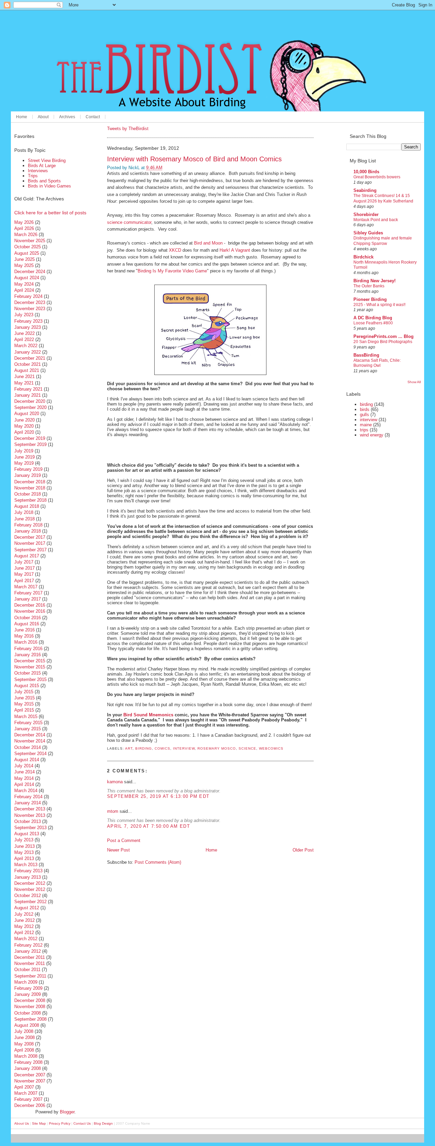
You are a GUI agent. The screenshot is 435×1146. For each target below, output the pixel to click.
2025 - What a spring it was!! (379, 304)
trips (364, 429)
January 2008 (27, 1068)
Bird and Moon (208, 243)
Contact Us (82, 1123)
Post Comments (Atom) (158, 862)
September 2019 (30, 444)
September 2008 (30, 1019)
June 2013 (24, 846)
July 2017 (23, 562)
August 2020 (26, 413)
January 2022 (27, 352)
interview (184, 748)
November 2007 (29, 1081)
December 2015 (29, 660)
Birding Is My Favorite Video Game (172, 270)
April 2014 (24, 784)
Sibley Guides (368, 232)
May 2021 (24, 383)
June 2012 (24, 920)
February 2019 (28, 469)
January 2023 (27, 327)
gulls (364, 414)
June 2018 (24, 518)
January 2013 (27, 877)
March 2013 (25, 864)
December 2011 (29, 957)
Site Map (39, 1123)
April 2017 (24, 580)
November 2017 (29, 543)
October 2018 (27, 494)
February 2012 (28, 945)
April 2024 (24, 290)
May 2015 (24, 703)
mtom (112, 811)
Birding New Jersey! (374, 280)
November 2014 (29, 741)
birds (364, 409)
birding (143, 748)
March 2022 (25, 345)
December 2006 (29, 1105)
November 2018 (29, 487)
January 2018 (27, 531)
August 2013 (26, 833)
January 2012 (27, 951)
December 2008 (29, 1000)
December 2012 (29, 883)
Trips (33, 175)
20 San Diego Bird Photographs (382, 341)
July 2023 (23, 314)
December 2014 (29, 734)
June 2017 (24, 568)
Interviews (38, 170)
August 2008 (26, 1025)
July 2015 (23, 691)
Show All (414, 382)
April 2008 (24, 1050)
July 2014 (23, 765)
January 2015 (27, 728)
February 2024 (28, 296)
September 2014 (30, 753)
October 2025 (27, 246)
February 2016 (28, 648)
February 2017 (28, 592)
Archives (67, 117)
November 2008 (29, 1006)
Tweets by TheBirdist (128, 128)
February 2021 (28, 389)
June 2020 (24, 420)
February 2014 (28, 796)
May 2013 (24, 852)
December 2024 (29, 271)
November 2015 (29, 666)
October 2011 (27, 969)
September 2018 (30, 500)
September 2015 (30, 679)
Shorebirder (366, 214)
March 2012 (25, 938)
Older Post (303, 850)
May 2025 (24, 265)
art (129, 748)
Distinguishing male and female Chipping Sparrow (382, 241)
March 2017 (25, 586)
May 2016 (24, 636)
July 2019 (23, 450)
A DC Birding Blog (372, 317)
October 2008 (27, 1013)
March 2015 (25, 716)
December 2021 (29, 358)
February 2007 (28, 1099)
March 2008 (25, 1056)
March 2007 (25, 1093)
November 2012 (29, 889)
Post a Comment (123, 840)
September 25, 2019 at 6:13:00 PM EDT (158, 796)
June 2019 (24, 457)
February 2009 (28, 988)
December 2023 (29, 302)
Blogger (67, 1111)
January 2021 (27, 395)
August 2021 (26, 370)
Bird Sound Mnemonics (148, 714)
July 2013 (23, 839)
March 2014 (25, 790)
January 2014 (27, 802)
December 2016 (29, 605)
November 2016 (29, 611)
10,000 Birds (366, 171)
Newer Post (118, 850)
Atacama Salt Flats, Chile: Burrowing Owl (377, 363)
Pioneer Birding (370, 299)
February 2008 (28, 1062)
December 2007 (29, 1074)
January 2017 (27, 599)
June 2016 (24, 629)
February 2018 (28, 524)
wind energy (371, 434)
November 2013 (29, 815)
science (247, 748)
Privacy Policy (59, 1123)
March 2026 (25, 234)
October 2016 (27, 617)
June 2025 (24, 259)
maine (366, 424)
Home (21, 117)
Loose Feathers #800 (373, 323)
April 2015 (24, 710)
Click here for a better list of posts (50, 212)
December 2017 (29, 537)
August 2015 (26, 685)
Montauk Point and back (375, 219)
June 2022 (24, 333)
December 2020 (29, 401)
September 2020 (30, 407)
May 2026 (24, 222)
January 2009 (27, 994)
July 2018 (23, 512)
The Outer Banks (368, 286)
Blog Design (103, 1123)
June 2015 (24, 697)
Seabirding (365, 190)
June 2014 (24, 771)
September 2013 (30, 827)
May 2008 (24, 1043)
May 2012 (24, 926)
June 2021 (24, 376)
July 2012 (23, 914)
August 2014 (26, 759)
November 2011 (29, 963)
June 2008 (24, 1037)
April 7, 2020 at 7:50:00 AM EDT (148, 826)
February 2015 (28, 722)
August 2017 (26, 555)
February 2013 (28, 870)
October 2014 (27, 747)
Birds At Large (42, 165)
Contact (93, 117)
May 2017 (24, 574)
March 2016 (25, 642)
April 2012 (24, 932)
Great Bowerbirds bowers (376, 177)
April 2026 (24, 228)
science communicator (129, 222)
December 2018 (29, 481)
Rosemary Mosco (216, 748)
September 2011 (30, 976)
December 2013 (29, 808)
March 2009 (25, 982)
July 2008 (23, 1031)
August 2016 (26, 623)
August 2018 (26, 506)
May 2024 (24, 284)
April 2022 (24, 339)
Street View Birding (47, 160)
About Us (21, 1123)
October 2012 (27, 895)
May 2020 (24, 426)
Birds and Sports (44, 180)
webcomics (271, 748)
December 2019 (29, 438)
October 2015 (27, 673)
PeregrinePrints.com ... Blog (383, 336)
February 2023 (28, 321)
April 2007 (24, 1087)
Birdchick (363, 256)
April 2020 (24, 432)
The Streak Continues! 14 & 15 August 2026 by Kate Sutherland (383, 198)
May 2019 (24, 463)
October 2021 (27, 364)
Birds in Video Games (49, 186)
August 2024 (26, 277)
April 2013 (24, 858)
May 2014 (24, 778)
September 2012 (30, 901)
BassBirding (366, 355)
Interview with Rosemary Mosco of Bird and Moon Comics (194, 159)
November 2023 (29, 308)
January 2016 (27, 654)
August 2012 (26, 907)
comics (162, 748)
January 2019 (27, 475)
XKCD (175, 250)
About (43, 117)
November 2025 (29, 240)
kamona (115, 781)
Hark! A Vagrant (235, 250)
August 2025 (26, 253)
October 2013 (27, 821)
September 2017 (30, 549)
